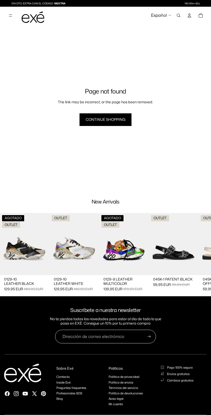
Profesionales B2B (69, 393)
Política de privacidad (124, 377)
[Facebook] (7, 394)
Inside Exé (63, 382)
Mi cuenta (116, 404)
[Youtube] (25, 394)
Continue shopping (105, 119)
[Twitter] (34, 394)
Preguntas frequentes (71, 388)
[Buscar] (178, 15)
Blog (59, 398)
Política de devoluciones (126, 393)
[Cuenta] (189, 15)
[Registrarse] (149, 336)
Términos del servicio (123, 388)
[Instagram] (16, 394)
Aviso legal (116, 398)
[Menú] (10, 15)
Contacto (63, 377)
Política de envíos (121, 382)
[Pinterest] (43, 394)
